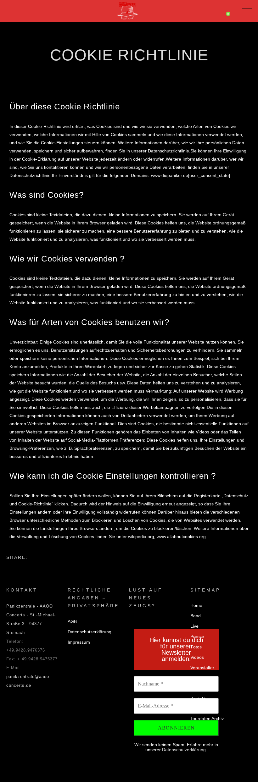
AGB (72, 621)
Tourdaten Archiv (207, 718)
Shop (195, 677)
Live (194, 626)
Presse (197, 636)
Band (195, 615)
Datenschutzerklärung (89, 631)
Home (196, 605)
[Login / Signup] (213, 11)
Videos (197, 657)
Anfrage (198, 688)
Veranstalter (202, 667)
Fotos (196, 646)
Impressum (79, 642)
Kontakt (197, 698)
